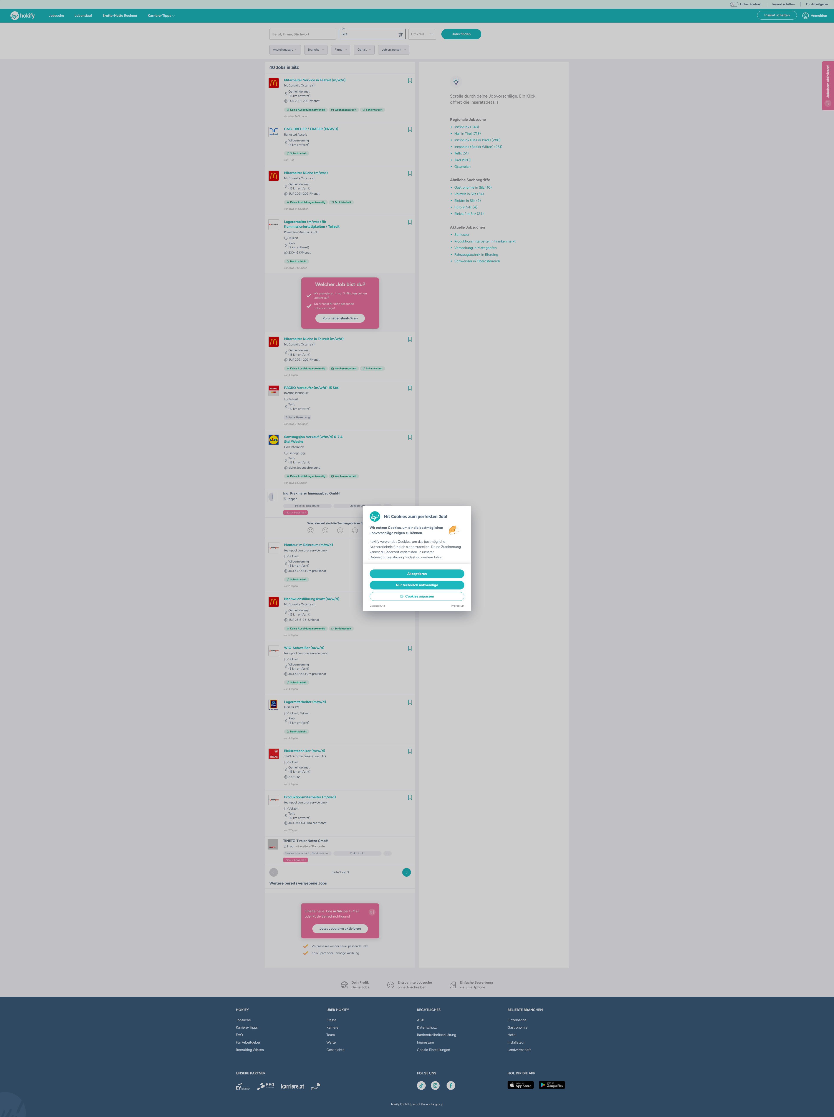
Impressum (457, 605)
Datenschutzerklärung (387, 557)
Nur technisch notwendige (417, 585)
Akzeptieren (417, 574)
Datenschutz (377, 605)
